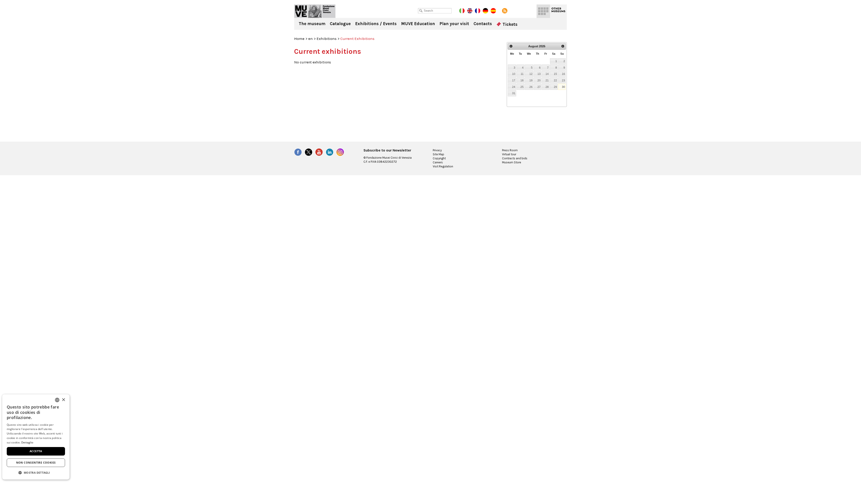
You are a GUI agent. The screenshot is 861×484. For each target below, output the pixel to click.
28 (547, 86)
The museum (312, 23)
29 (555, 86)
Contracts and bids (514, 158)
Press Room (510, 150)
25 (522, 86)
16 (563, 73)
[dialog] (36, 437)
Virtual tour (509, 154)
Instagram (340, 152)
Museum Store (511, 162)
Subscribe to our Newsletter (387, 150)
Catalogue (340, 23)
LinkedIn (329, 152)
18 (522, 80)
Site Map (438, 154)
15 (555, 73)
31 (513, 93)
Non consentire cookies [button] (36, 463)
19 (531, 80)
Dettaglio (27, 442)
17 (513, 80)
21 (547, 80)
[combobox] (57, 400)
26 (531, 86)
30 (563, 86)
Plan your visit (454, 23)
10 (513, 73)
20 (539, 80)
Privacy (437, 150)
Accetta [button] (36, 451)
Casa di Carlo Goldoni (314, 11)
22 (555, 80)
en (310, 38)
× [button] (63, 400)
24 (513, 86)
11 (522, 73)
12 (531, 73)
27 (539, 86)
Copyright (439, 158)
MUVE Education (418, 23)
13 (539, 73)
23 (563, 80)
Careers (438, 162)
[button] (36, 472)
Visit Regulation (443, 166)
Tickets (509, 24)
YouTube (319, 152)
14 (547, 73)
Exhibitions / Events (376, 23)
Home (299, 38)
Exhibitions (327, 38)
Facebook (298, 152)
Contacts (483, 23)
